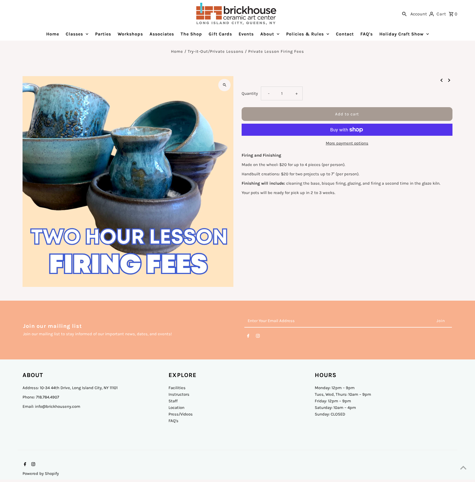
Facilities (177, 387)
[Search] (404, 13)
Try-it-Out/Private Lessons (216, 51)
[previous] (441, 80)
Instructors (179, 394)
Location (176, 407)
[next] (449, 80)
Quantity (250, 93)
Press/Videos (181, 414)
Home (177, 51)
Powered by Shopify (41, 473)
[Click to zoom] (224, 85)
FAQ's (173, 420)
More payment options (347, 143)
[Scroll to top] (463, 467)
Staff (173, 400)
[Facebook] (248, 337)
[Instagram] (258, 337)
